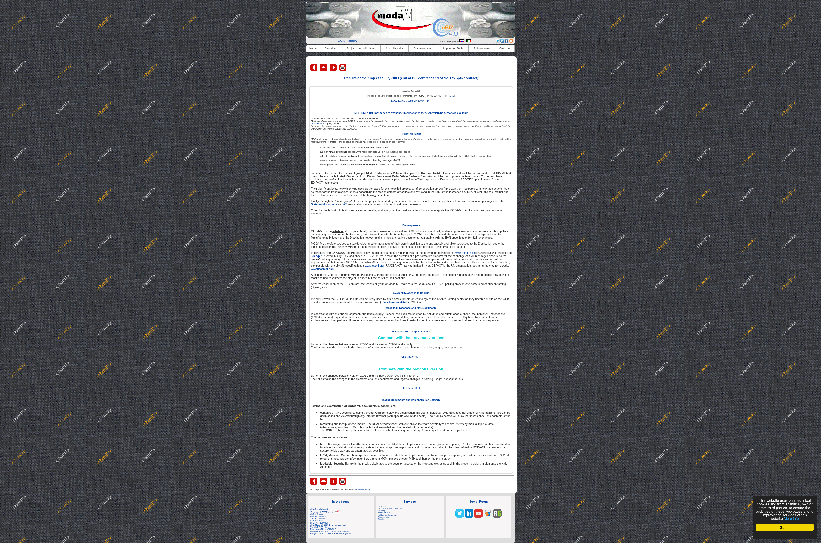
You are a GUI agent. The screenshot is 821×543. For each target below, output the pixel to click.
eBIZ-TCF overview (319, 523)
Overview (330, 48)
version (318, 123)
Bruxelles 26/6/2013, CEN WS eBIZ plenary (329, 531)
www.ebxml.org (374, 265)
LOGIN (341, 41)
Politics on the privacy (388, 515)
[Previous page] (314, 70)
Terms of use (384, 513)
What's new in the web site (390, 509)
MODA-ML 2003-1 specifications (411, 331)
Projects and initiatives (361, 48)
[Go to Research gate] (497, 516)
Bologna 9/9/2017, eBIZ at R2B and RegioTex (330, 534)
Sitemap (381, 511)
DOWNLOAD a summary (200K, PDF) (411, 100)
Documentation (423, 48)
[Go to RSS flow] (459, 516)
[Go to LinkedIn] (469, 516)
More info (791, 518)
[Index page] (324, 70)
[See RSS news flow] (511, 41)
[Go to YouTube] (478, 516)
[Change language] (465, 41)
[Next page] (333, 70)
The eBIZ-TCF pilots (319, 527)
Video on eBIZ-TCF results (322, 512)
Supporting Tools (453, 48)
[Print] (342, 70)
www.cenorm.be (465, 252)
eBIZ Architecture (318, 516)
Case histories (395, 48)
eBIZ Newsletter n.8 (319, 509)
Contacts (505, 48)
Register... (352, 41)
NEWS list (382, 506)
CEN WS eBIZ (316, 521)
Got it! (785, 527)
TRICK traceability (318, 519)
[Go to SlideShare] (488, 516)
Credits (381, 519)
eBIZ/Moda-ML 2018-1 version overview (328, 525)
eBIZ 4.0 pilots (316, 514)
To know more (482, 48)
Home (313, 48)
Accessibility (383, 517)
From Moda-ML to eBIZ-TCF (323, 529)
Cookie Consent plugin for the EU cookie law (784, 534)
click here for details (395, 302)
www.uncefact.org (322, 268)
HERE (451, 95)
